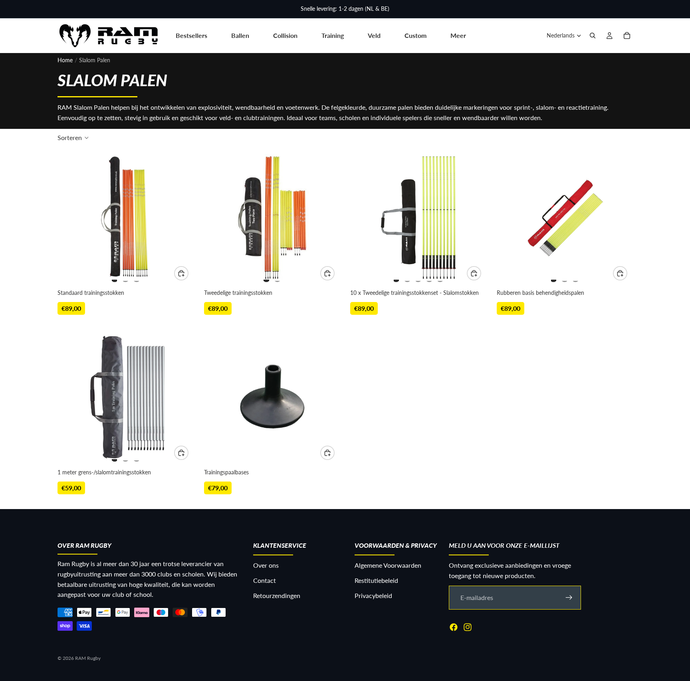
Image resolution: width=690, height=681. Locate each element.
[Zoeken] (592, 35)
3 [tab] (136, 277)
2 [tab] (125, 277)
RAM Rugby (88, 658)
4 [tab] (429, 277)
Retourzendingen (276, 595)
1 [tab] (114, 277)
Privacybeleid (373, 595)
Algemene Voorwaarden (388, 565)
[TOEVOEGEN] (181, 453)
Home (65, 60)
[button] (73, 137)
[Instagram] (467, 627)
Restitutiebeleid (376, 580)
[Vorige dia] (72, 218)
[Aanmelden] (569, 597)
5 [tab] (440, 277)
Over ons (266, 565)
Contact (264, 580)
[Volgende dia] (179, 218)
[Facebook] (453, 627)
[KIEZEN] (181, 273)
